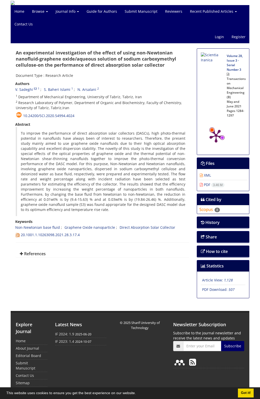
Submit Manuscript (141, 11)
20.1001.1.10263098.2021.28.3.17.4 (50, 234)
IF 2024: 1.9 (64, 334)
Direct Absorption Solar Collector (147, 227)
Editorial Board (28, 355)
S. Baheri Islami (57, 89)
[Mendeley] (180, 362)
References (34, 253)
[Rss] (192, 362)
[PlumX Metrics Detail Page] (216, 135)
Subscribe (232, 346)
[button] (137, 393)
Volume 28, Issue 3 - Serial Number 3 (235, 63)
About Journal (27, 348)
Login (219, 36)
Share (211, 237)
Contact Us (23, 24)
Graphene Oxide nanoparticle (89, 227)
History (212, 222)
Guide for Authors (102, 11)
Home (19, 11)
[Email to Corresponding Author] (35, 88)
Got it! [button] (246, 393)
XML (207, 175)
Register (239, 36)
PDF (213, 184)
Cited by (213, 199)
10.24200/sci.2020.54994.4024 (48, 115)
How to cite (216, 251)
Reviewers (173, 11)
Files (210, 163)
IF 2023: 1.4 (64, 341)
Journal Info (66, 11)
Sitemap (23, 382)
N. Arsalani (86, 89)
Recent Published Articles (212, 11)
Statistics (214, 266)
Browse (38, 11)
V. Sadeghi (24, 89)
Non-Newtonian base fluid (37, 227)
